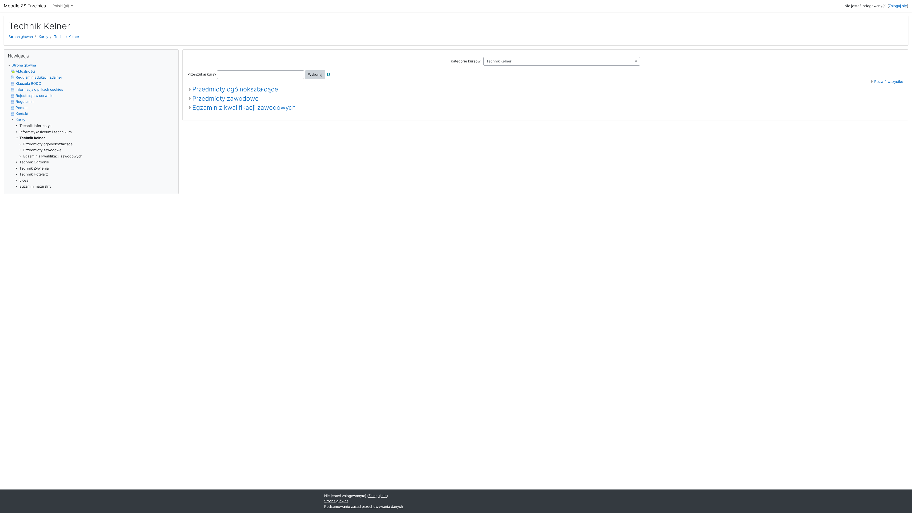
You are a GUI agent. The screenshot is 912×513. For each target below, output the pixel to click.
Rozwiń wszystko (888, 81)
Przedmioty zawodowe (225, 98)
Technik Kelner (66, 36)
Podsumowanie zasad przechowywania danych (363, 506)
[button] (329, 75)
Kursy (43, 36)
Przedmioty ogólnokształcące (235, 89)
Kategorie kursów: (466, 61)
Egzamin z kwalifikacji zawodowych (244, 107)
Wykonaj (315, 74)
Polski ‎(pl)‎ (61, 6)
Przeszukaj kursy (201, 74)
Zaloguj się (898, 6)
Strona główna (21, 36)
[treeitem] (91, 65)
